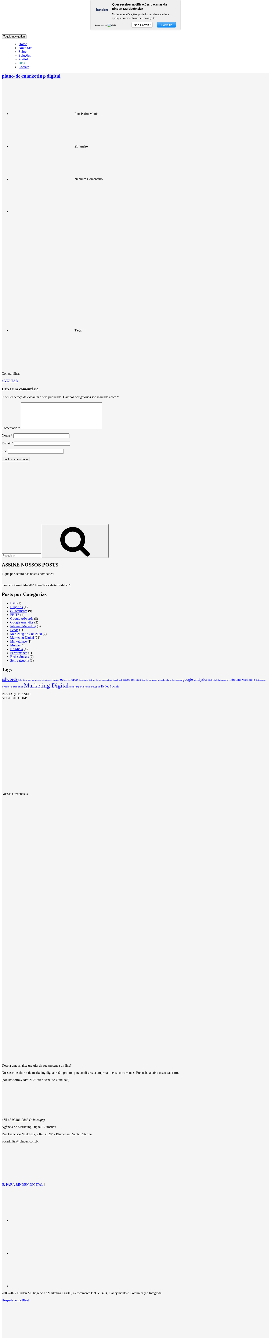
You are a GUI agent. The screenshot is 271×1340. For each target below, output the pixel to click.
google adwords (149, 680)
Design (56, 680)
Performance (18, 653)
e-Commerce (18, 611)
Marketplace (18, 641)
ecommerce (69, 679)
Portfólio (24, 59)
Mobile (15, 645)
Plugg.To (95, 687)
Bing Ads (16, 607)
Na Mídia (16, 649)
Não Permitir (142, 24)
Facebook (117, 680)
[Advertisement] (135, 494)
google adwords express (170, 680)
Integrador (261, 680)
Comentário (11, 428)
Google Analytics (21, 622)
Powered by (101, 25)
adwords (10, 679)
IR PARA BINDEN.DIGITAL (22, 1184)
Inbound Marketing (23, 626)
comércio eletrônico (42, 680)
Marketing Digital (22, 637)
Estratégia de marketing (100, 680)
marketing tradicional (79, 687)
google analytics (195, 679)
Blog (22, 63)
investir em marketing (12, 687)
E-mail (7, 443)
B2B (13, 603)
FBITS (14, 614)
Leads (14, 630)
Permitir (166, 24)
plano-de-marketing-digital (31, 76)
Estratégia (83, 680)
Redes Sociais (19, 656)
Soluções (25, 55)
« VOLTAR (10, 381)
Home (23, 44)
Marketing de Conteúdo (26, 634)
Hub (210, 680)
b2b (20, 680)
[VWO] (112, 25)
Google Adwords (21, 618)
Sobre (22, 51)
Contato (24, 67)
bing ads (27, 680)
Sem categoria (19, 660)
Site (4, 451)
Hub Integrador (221, 680)
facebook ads (132, 679)
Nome (7, 435)
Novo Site (25, 48)
